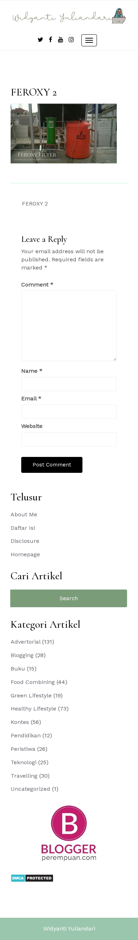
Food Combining (33, 682)
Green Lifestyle (31, 695)
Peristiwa (23, 748)
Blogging (22, 655)
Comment (37, 284)
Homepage (25, 554)
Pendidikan (26, 735)
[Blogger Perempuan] (69, 833)
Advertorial (25, 641)
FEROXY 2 (35, 203)
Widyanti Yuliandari (69, 928)
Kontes (20, 722)
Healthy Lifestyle (33, 708)
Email (31, 398)
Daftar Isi (23, 527)
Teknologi (23, 762)
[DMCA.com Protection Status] (32, 877)
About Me (24, 514)
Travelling (24, 775)
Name (31, 370)
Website (31, 426)
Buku (18, 668)
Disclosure (25, 541)
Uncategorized (30, 788)
